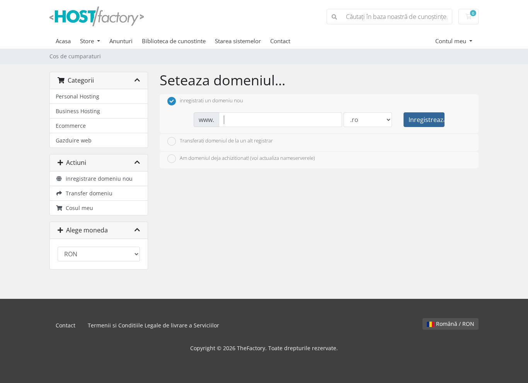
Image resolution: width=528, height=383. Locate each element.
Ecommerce (71, 125)
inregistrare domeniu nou (98, 178)
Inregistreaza (427, 119)
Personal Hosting (77, 96)
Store (87, 41)
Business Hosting (78, 111)
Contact (280, 41)
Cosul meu (78, 208)
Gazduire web (74, 140)
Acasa (63, 41)
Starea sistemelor (238, 41)
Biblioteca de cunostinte (174, 41)
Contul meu (451, 41)
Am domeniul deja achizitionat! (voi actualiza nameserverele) (247, 158)
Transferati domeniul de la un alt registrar (226, 140)
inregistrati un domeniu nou (211, 100)
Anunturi (121, 41)
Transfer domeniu (87, 193)
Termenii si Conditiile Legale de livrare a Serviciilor (153, 325)
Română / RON (454, 323)
